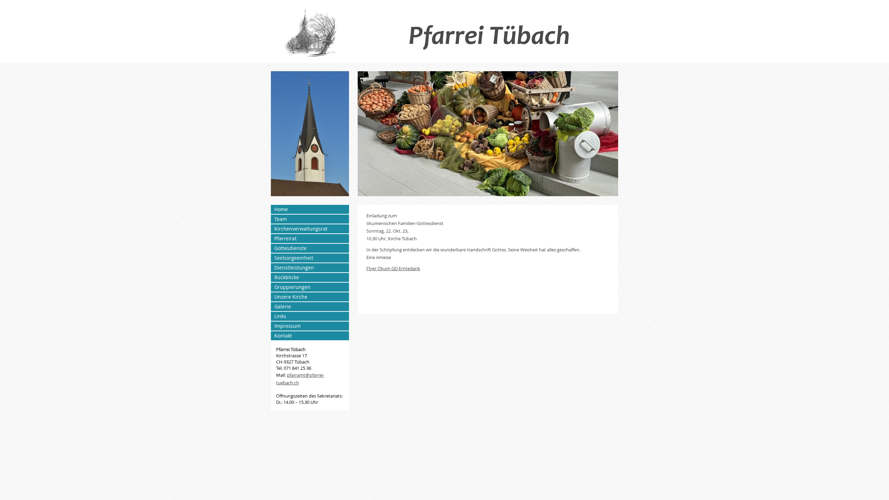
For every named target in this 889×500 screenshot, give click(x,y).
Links (280, 316)
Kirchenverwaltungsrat (300, 228)
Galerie (282, 306)
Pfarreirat (285, 238)
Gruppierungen (292, 287)
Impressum (287, 326)
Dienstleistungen (294, 267)
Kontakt (283, 335)
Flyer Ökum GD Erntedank (393, 268)
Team (280, 219)
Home (281, 209)
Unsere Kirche (290, 296)
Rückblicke (286, 277)
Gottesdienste (290, 248)
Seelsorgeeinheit (293, 258)
